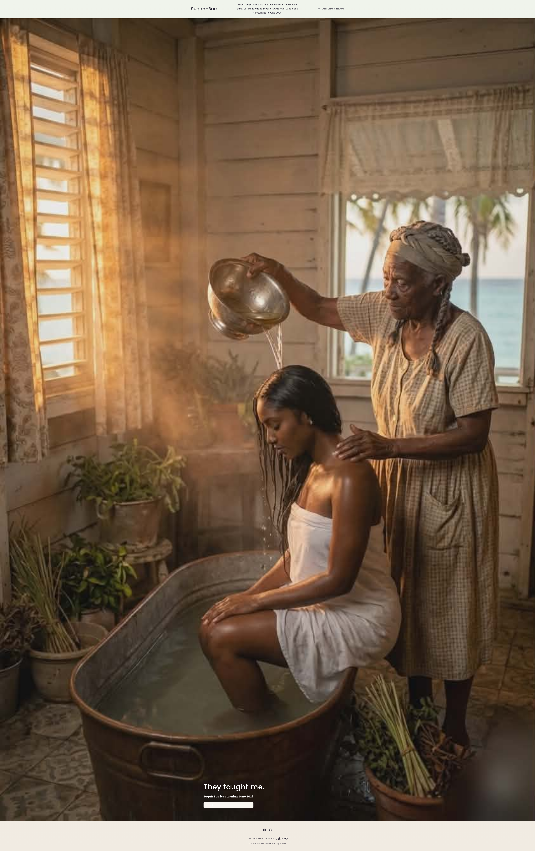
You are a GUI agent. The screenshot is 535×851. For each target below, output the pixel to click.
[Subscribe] (250, 805)
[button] (331, 9)
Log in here (281, 843)
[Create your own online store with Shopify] (283, 838)
